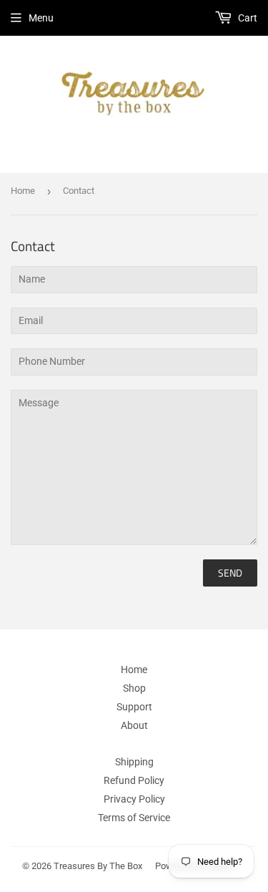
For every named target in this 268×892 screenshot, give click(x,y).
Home (23, 190)
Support (134, 706)
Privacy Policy (134, 799)
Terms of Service (134, 817)
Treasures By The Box (98, 866)
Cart (246, 18)
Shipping (134, 762)
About (134, 725)
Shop (134, 688)
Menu (41, 18)
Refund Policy (134, 780)
